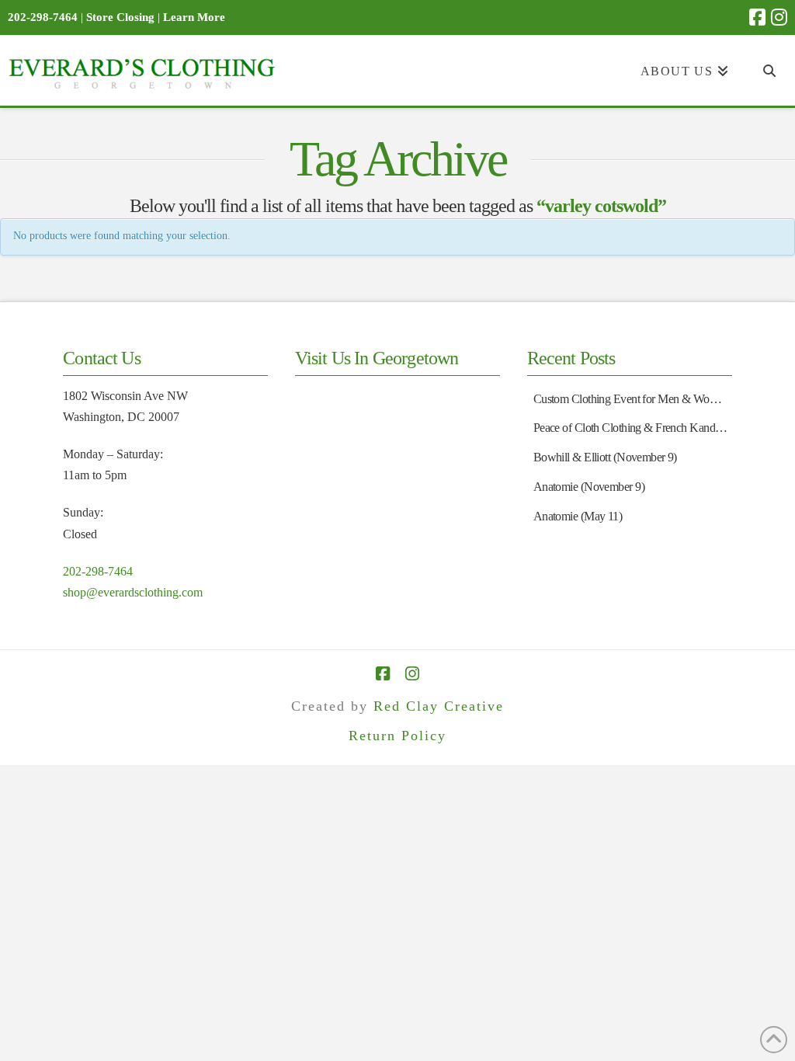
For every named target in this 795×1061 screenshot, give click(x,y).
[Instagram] (779, 17)
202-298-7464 (98, 571)
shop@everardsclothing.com (133, 592)
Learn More (194, 17)
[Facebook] (757, 17)
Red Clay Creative (438, 706)
